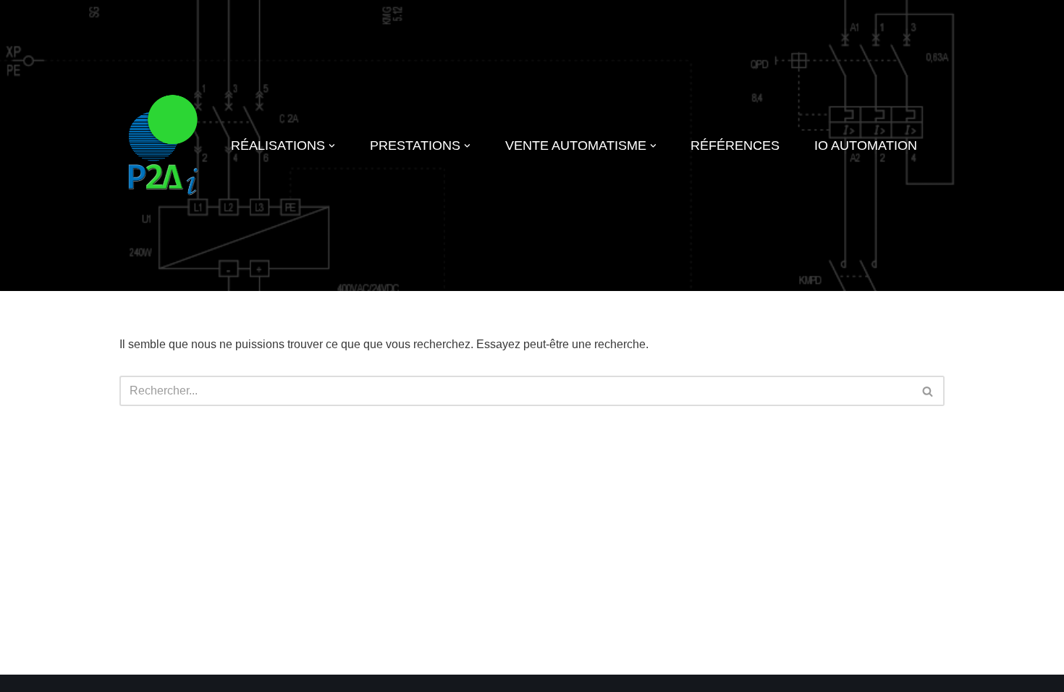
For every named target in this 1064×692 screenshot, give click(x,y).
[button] (332, 146)
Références (735, 145)
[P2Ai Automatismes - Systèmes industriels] (162, 145)
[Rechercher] (928, 391)
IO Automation (865, 145)
